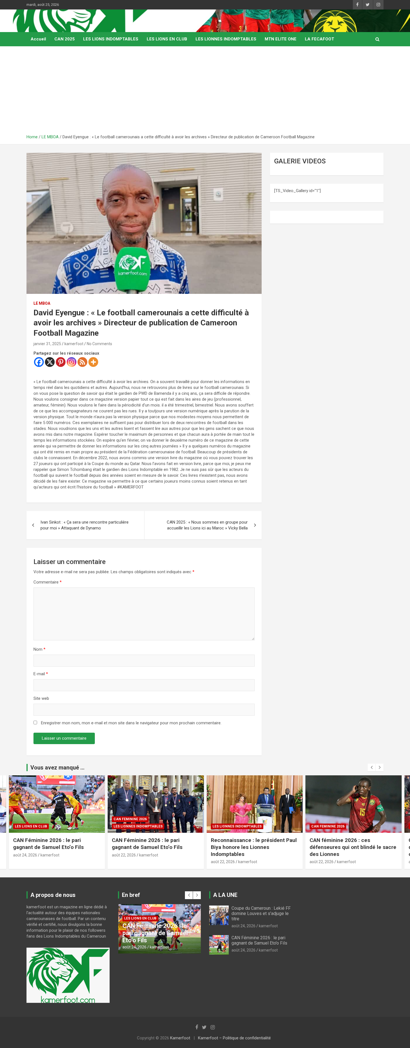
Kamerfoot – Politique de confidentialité (234, 1037)
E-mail (40, 673)
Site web (41, 698)
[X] (50, 362)
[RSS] (82, 362)
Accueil (38, 39)
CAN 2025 (64, 39)
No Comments (99, 344)
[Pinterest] (61, 362)
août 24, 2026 (25, 855)
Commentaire (47, 582)
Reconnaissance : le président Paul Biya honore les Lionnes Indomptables (254, 847)
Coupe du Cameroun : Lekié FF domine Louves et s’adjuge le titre (261, 913)
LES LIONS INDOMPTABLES (110, 39)
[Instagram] (71, 362)
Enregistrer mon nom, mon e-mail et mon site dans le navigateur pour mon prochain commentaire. (131, 722)
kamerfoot (73, 344)
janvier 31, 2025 (47, 344)
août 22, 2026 (124, 855)
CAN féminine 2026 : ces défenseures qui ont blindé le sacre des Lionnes (353, 847)
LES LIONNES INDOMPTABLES (226, 39)
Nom (39, 649)
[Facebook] (39, 362)
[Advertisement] (205, 92)
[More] (93, 362)
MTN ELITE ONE (280, 39)
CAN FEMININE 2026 (130, 819)
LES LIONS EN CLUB (167, 39)
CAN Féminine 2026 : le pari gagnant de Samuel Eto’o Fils (48, 843)
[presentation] (371, 767)
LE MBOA (41, 303)
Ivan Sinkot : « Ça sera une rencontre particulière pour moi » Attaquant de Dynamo (84, 525)
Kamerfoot (180, 1037)
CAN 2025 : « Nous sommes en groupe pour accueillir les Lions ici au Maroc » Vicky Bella (207, 525)
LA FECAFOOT (319, 39)
